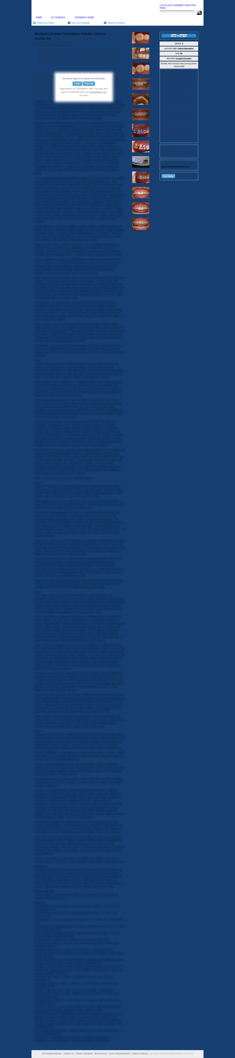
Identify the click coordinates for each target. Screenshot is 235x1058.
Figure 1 (39, 403)
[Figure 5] (140, 103)
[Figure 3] (140, 73)
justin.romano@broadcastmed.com (176, 167)
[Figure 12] (140, 213)
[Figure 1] (140, 42)
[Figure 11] (140, 197)
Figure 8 (39, 645)
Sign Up (89, 83)
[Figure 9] (140, 166)
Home (39, 17)
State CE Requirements (119, 1054)
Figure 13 (92, 843)
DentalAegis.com (98, 92)
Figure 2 (118, 410)
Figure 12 (96, 800)
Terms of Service (140, 1054)
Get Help (168, 176)
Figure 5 (49, 519)
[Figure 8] (140, 151)
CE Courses (58, 17)
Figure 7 (39, 616)
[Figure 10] (140, 182)
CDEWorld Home (84, 17)
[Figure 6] (140, 119)
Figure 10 (103, 711)
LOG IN (163, 5)
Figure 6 (39, 580)
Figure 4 (39, 516)
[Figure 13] (140, 229)
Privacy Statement (84, 1054)
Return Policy (100, 1054)
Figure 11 (52, 785)
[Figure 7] (140, 136)
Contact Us (68, 1054)
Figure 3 (39, 478)
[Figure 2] (140, 58)
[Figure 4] (140, 89)
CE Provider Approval (52, 1054)
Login (77, 83)
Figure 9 (80, 683)
